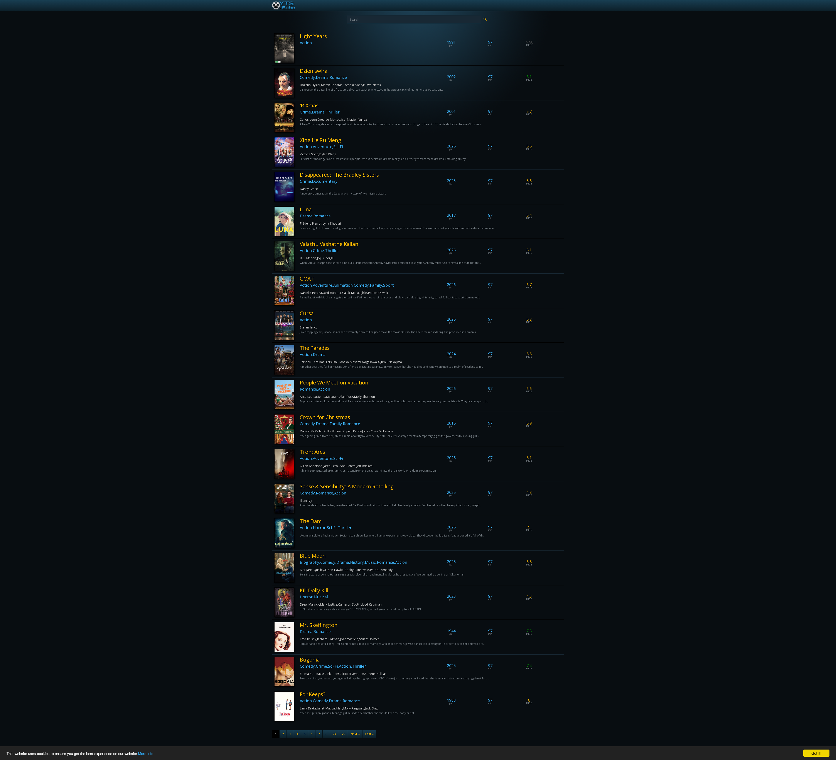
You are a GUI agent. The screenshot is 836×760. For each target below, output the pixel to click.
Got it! (816, 753)
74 (334, 734)
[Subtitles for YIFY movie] (288, 5)
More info (145, 753)
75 (343, 734)
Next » (355, 734)
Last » (369, 734)
